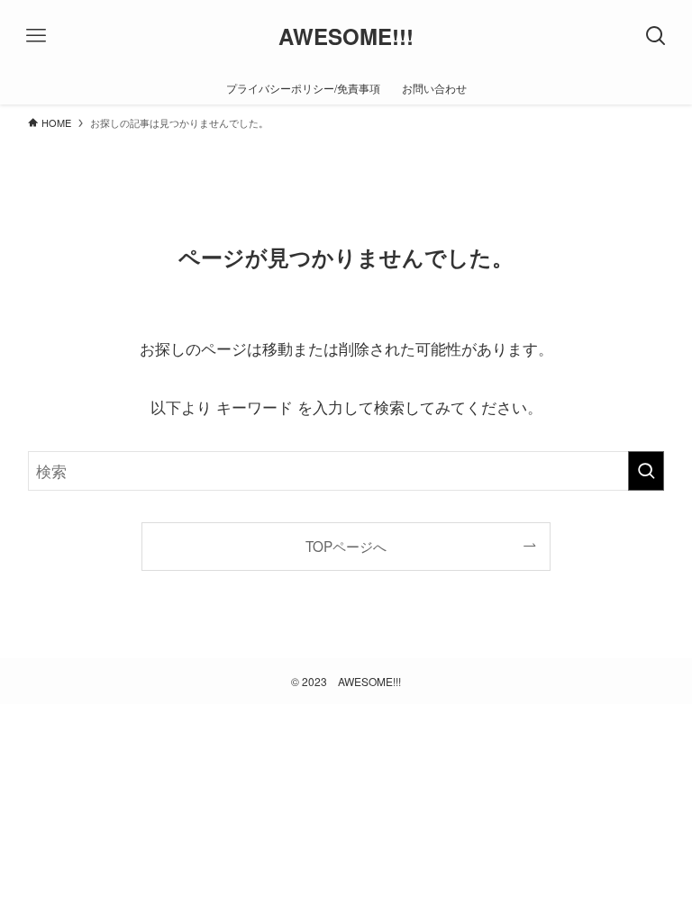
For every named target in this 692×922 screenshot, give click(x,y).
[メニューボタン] (36, 36)
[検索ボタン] (656, 36)
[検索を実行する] (646, 471)
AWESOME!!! (346, 36)
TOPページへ (346, 546)
